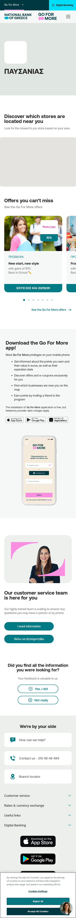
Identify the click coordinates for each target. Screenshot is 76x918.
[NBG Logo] (19, 16)
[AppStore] (38, 841)
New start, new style (23, 263)
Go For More (11, 4)
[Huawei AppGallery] (59, 418)
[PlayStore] (38, 859)
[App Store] (15, 418)
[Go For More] (47, 16)
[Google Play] (36, 418)
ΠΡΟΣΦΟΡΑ (16, 256)
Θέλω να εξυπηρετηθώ (29, 639)
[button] (24, 300)
